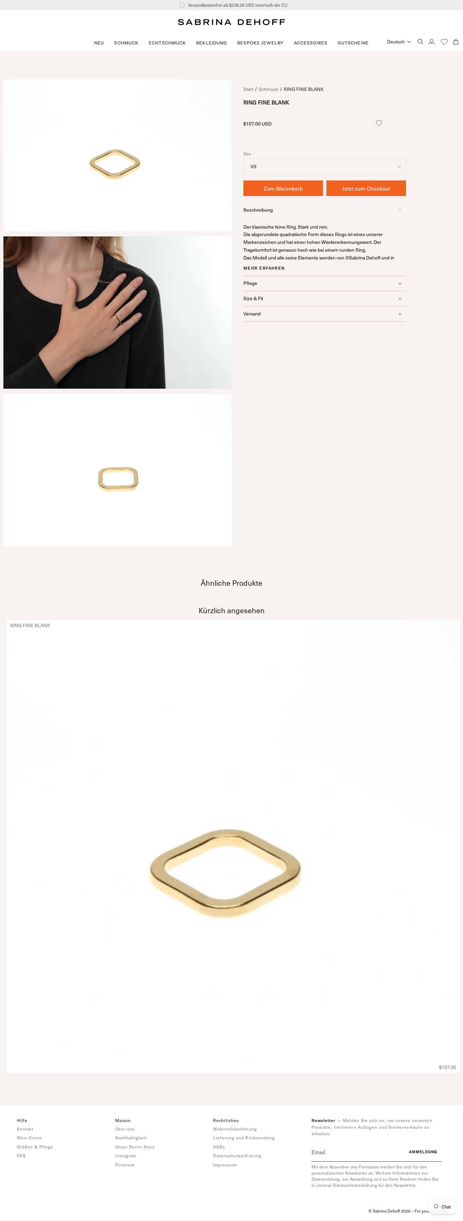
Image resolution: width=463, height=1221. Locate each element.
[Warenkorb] (456, 41)
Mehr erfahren (264, 268)
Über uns (125, 1129)
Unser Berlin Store (135, 1147)
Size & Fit (253, 298)
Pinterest (125, 1165)
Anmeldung (423, 1151)
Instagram (126, 1155)
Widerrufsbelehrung (235, 1129)
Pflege (250, 283)
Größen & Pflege (35, 1147)
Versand (252, 313)
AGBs (219, 1147)
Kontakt (25, 1129)
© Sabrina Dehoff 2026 (389, 1211)
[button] (126, 43)
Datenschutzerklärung (237, 1155)
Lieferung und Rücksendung (244, 1138)
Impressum (225, 1165)
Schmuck (268, 89)
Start (248, 89)
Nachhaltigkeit (131, 1138)
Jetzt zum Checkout (366, 188)
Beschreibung (258, 209)
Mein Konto (29, 1138)
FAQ (21, 1155)
